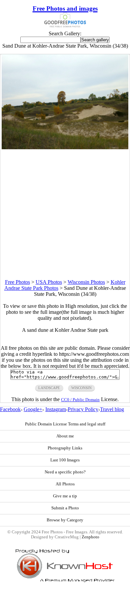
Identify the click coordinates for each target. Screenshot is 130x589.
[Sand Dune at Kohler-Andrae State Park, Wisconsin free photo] (65, 147)
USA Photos (49, 282)
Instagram (55, 409)
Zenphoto (90, 537)
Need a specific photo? (65, 472)
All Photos (65, 484)
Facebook (10, 409)
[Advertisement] (65, 214)
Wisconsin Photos (86, 282)
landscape (49, 388)
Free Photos (17, 282)
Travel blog (112, 409)
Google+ (33, 409)
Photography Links (65, 448)
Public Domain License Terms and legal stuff (65, 424)
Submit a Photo (65, 508)
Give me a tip (65, 496)
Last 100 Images (65, 460)
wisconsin (81, 388)
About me (65, 436)
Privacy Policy (83, 409)
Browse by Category (65, 520)
